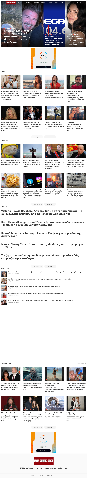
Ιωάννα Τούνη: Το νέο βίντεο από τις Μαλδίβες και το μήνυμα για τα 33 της (42, 245)
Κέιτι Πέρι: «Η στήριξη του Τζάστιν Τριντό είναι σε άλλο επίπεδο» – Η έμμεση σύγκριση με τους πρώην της (42, 223)
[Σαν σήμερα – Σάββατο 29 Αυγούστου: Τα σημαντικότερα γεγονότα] (54, 403)
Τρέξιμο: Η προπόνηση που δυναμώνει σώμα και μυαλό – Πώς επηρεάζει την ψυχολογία (40, 256)
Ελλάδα (13, 28)
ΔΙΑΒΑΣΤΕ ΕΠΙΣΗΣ (7, 363)
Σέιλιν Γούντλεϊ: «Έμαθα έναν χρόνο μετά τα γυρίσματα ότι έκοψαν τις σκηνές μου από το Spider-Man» (10, 417)
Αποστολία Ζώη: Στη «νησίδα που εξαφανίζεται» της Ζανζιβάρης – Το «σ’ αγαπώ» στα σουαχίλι (54, 387)
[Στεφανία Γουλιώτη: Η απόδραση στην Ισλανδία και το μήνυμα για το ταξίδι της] (54, 113)
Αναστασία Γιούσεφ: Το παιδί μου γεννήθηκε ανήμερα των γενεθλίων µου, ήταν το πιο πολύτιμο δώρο (10, 126)
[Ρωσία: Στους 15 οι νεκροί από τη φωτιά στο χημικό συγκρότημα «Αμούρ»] (54, 180)
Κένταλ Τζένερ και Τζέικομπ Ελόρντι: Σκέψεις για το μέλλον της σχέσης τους (41, 234)
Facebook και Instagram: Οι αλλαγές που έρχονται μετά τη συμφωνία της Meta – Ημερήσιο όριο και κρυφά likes (32, 194)
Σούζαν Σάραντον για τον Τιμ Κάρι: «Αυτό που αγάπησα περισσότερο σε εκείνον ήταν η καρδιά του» (75, 417)
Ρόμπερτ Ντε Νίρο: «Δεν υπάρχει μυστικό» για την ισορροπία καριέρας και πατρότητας (32, 125)
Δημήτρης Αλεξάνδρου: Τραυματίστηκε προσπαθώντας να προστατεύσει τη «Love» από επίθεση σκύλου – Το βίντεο (75, 96)
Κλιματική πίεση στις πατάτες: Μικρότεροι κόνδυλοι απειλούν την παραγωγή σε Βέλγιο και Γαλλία (9, 194)
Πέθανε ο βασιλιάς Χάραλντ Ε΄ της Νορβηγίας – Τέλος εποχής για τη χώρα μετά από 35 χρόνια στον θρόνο (76, 163)
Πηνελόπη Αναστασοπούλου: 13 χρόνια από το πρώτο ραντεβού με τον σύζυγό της (75, 126)
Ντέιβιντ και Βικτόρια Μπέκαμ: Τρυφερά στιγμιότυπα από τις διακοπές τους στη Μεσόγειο (18, 36)
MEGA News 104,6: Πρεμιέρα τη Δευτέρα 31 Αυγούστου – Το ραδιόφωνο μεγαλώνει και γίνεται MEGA (54, 40)
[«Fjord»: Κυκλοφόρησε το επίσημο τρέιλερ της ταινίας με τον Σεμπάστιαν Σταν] (32, 374)
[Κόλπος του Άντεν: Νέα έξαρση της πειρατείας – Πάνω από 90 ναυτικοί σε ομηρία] (32, 151)
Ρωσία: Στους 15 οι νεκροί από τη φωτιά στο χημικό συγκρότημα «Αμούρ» (54, 192)
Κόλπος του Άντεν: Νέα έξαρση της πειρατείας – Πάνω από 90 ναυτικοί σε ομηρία (31, 163)
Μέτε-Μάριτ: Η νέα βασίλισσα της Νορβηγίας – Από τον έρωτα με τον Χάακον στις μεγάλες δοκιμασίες (54, 164)
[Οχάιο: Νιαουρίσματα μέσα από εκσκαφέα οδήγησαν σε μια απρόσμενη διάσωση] (10, 151)
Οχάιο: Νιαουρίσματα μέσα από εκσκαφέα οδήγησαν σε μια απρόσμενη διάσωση (10, 162)
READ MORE (35, 46)
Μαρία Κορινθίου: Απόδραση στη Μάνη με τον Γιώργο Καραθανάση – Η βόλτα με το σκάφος (75, 40)
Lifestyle (8, 28)
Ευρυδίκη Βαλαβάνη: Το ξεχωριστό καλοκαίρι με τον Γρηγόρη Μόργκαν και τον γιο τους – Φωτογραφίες (10, 95)
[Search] (83, 2)
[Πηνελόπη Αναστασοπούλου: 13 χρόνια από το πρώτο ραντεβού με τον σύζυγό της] (76, 113)
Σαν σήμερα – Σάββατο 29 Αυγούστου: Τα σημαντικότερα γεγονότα (53, 415)
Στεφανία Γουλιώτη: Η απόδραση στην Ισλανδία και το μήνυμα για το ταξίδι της (54, 125)
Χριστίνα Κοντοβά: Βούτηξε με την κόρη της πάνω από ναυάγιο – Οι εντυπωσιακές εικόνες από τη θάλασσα (76, 386)
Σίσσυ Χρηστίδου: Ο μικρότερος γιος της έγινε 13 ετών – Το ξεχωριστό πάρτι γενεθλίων (32, 94)
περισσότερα (80, 363)
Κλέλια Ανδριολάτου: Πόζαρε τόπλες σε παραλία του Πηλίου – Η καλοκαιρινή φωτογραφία (54, 94)
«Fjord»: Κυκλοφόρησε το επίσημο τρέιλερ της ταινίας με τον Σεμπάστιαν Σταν (32, 386)
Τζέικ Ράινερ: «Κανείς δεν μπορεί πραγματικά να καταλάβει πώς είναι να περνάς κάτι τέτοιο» (10, 386)
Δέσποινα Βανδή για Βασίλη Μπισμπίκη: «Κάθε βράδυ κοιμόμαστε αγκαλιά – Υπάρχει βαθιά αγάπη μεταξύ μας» (32, 417)
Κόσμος (5, 156)
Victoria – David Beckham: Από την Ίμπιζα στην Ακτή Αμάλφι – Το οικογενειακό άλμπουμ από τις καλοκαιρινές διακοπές (41, 212)
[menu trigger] (4, 2)
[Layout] (11, 2)
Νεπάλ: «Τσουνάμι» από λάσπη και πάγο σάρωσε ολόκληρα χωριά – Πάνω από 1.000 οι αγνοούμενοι (75, 193)
